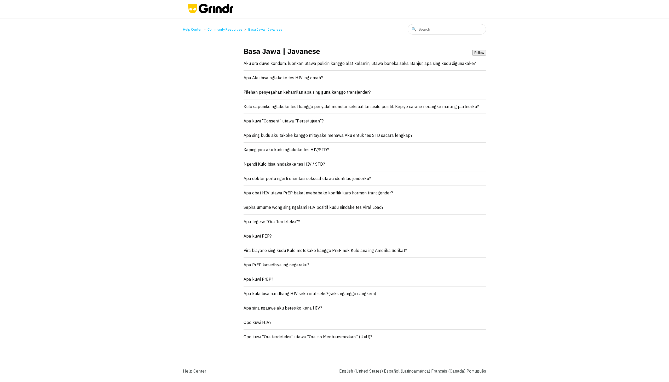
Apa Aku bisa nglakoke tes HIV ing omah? (283, 77)
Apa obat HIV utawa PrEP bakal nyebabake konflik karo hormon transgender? (318, 192)
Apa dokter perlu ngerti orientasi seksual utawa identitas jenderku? (307, 178)
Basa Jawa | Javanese (265, 29)
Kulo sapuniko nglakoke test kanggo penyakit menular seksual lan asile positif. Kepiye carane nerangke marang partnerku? (361, 106)
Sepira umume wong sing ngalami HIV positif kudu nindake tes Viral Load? (313, 207)
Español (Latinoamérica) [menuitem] (407, 371)
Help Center (192, 29)
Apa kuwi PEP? (258, 236)
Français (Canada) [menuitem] (448, 371)
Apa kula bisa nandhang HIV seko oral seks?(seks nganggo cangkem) (310, 293)
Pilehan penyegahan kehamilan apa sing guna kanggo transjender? (307, 92)
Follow (479, 53)
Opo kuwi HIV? (257, 322)
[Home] (210, 11)
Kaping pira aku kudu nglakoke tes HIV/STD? (286, 149)
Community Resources (225, 29)
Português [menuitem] (476, 371)
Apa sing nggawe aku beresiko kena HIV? (283, 308)
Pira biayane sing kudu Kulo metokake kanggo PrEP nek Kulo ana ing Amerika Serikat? (325, 250)
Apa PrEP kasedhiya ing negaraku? (276, 264)
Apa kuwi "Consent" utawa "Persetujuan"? (284, 120)
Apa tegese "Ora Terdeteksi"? (272, 221)
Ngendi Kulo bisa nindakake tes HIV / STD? (284, 164)
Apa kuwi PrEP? (258, 279)
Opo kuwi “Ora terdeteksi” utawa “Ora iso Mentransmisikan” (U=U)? (308, 336)
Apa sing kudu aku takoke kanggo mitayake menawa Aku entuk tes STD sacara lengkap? (328, 135)
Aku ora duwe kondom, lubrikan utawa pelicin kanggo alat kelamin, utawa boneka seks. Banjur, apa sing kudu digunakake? (360, 63)
